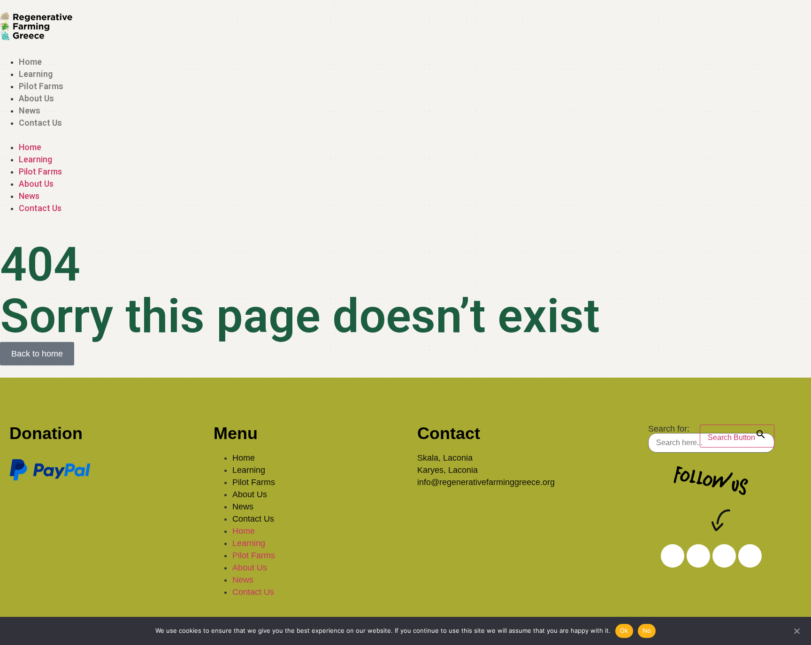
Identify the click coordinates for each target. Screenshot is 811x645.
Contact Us (40, 123)
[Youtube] (750, 556)
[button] (405, 135)
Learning (36, 74)
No (647, 630)
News (29, 110)
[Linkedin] (698, 556)
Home (30, 62)
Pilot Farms (41, 86)
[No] (796, 630)
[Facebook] (724, 556)
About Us (36, 98)
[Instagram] (672, 556)
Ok (624, 630)
